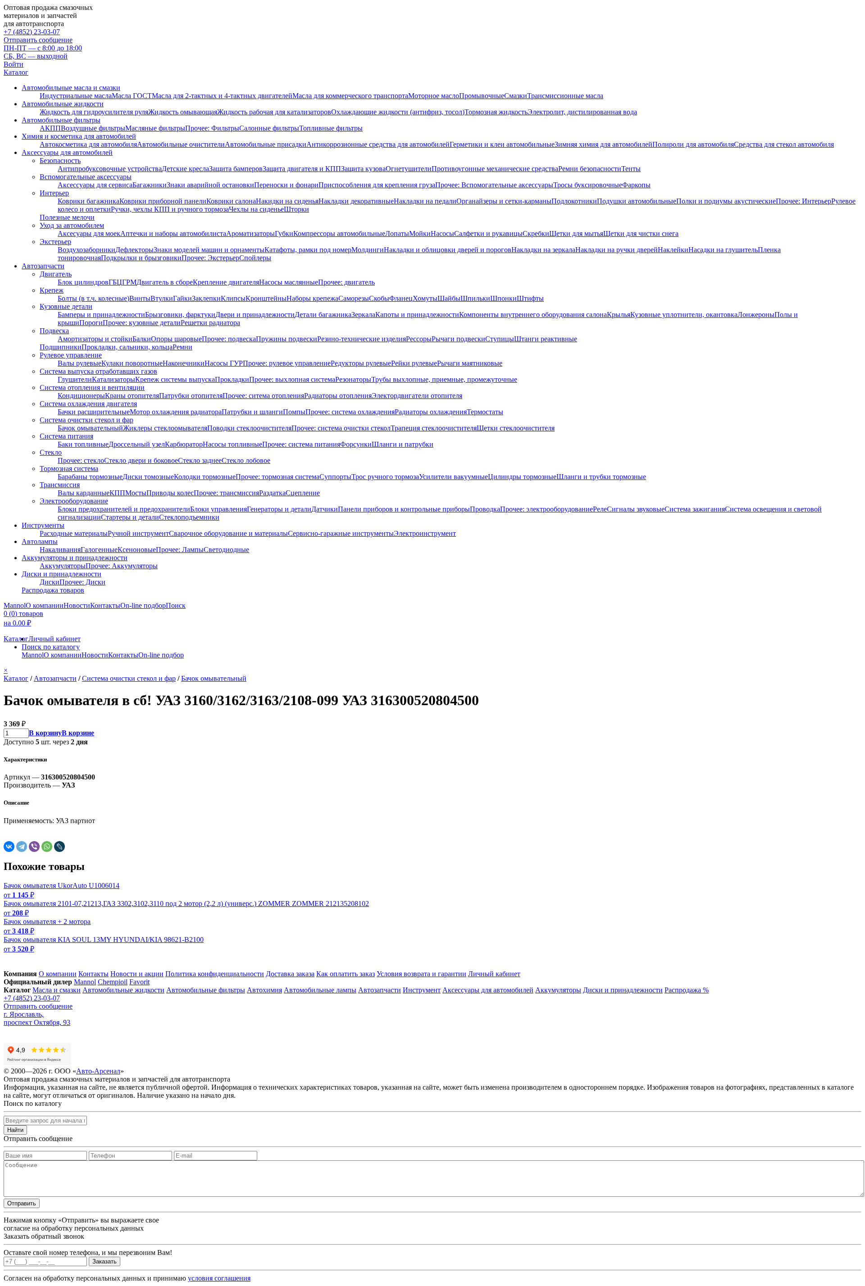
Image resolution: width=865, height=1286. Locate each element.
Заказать (104, 1261)
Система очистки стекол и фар (86, 420)
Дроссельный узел (137, 444)
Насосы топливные (232, 444)
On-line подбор (143, 605)
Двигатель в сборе (165, 282)
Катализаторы (113, 379)
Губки (284, 233)
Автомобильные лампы (320, 990)
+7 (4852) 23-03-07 (32, 32)
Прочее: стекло (81, 460)
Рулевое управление (71, 355)
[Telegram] (21, 846)
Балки (141, 339)
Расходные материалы (74, 533)
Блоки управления (218, 509)
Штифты (530, 298)
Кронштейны (266, 298)
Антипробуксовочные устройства (110, 168)
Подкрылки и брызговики (141, 258)
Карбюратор (184, 444)
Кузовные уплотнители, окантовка (684, 314)
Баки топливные (83, 444)
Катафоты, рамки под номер (307, 250)
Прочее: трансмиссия (226, 493)
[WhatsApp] (46, 846)
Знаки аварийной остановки (210, 185)
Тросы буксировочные (587, 185)
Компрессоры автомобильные (339, 233)
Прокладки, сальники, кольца (127, 347)
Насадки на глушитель (723, 250)
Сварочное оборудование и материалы (228, 533)
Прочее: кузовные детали (142, 322)
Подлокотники (574, 201)
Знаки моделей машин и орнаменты (209, 250)
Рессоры (419, 339)
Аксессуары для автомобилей (67, 152)
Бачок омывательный (90, 428)
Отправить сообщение (38, 40)
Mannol (15, 605)
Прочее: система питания (301, 444)
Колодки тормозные (205, 476)
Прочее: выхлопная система (292, 379)
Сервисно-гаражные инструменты (341, 533)
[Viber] (34, 846)
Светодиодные (226, 549)
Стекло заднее (200, 460)
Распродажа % (687, 990)
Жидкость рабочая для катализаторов (274, 112)
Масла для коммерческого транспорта (350, 96)
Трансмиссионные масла (565, 96)
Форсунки (356, 444)
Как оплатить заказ (345, 974)
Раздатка (272, 493)
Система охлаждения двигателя (88, 404)
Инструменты (43, 525)
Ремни (182, 347)
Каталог (16, 72)
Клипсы (233, 298)
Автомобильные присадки (265, 144)
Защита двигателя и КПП (302, 168)
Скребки (536, 233)
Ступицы (499, 339)
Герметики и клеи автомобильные (502, 144)
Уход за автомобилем (72, 225)
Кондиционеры (81, 395)
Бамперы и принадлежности (101, 314)
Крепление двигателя (226, 282)
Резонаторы (353, 379)
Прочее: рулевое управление (287, 363)
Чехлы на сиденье (256, 209)
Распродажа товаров (53, 590)
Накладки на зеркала (543, 250)
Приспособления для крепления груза (377, 185)
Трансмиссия (60, 485)
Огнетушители (409, 168)
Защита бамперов (236, 168)
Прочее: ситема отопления (263, 395)
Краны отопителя (132, 395)
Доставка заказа (290, 974)
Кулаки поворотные (132, 363)
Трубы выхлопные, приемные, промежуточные (444, 379)
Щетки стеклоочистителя (516, 428)
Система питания (66, 436)
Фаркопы (636, 185)
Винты (139, 298)
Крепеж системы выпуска (175, 379)
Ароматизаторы (250, 233)
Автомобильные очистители (181, 144)
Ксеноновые (137, 549)
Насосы (442, 233)
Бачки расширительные (94, 412)
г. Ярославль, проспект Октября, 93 (37, 1018)
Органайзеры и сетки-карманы (503, 201)
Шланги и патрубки (402, 444)
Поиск (176, 605)
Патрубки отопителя (191, 395)
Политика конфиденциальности (214, 974)
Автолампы (40, 541)
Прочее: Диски (82, 582)
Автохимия (264, 990)
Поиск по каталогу (51, 647)
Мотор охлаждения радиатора (176, 412)
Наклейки (673, 250)
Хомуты (425, 298)
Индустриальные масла (76, 96)
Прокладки (232, 379)
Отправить (21, 1203)
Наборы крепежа (312, 298)
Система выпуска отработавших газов (98, 371)
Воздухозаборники (86, 250)
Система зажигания (695, 509)
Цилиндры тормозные (522, 476)
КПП (117, 493)
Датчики (324, 509)
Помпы (294, 412)
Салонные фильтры (269, 128)
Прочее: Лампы (180, 549)
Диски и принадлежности (61, 574)
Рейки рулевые (414, 363)
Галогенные (99, 549)
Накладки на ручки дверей (616, 250)
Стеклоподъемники (189, 517)
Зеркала (363, 314)
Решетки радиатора (210, 322)
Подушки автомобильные (636, 201)
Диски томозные (148, 476)
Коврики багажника (88, 201)
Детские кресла (185, 168)
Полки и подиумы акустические (726, 201)
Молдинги (367, 250)
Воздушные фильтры (93, 128)
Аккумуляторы (63, 566)
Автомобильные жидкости (63, 104)
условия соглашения (219, 1278)
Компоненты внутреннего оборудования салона (533, 314)
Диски (49, 582)
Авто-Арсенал (98, 1071)
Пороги (91, 322)
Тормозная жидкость (496, 112)
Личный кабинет (54, 639)
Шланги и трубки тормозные (601, 476)
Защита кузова (363, 168)
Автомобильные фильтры (61, 120)
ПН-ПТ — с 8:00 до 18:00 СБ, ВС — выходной (43, 52)
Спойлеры (255, 258)
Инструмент (422, 990)
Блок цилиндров (83, 282)
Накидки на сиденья (287, 201)
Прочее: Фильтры (212, 128)
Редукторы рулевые (361, 363)
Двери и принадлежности (255, 314)
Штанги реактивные (545, 339)
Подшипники (61, 347)
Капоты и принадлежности (417, 314)
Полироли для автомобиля (693, 144)
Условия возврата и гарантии (421, 974)
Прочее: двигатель (346, 282)
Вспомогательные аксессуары (86, 177)
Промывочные (481, 96)
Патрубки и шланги (252, 412)
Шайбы (448, 298)
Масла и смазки (56, 990)
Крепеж (52, 290)
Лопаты (397, 233)
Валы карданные (83, 493)
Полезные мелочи (67, 217)
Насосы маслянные (288, 282)
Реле (600, 509)
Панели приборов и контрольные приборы (404, 509)
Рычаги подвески (458, 339)
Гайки (182, 298)
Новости (77, 605)
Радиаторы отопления (338, 395)
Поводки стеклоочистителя (249, 428)
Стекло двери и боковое (141, 460)
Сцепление (303, 493)
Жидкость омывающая (182, 112)
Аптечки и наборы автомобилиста (173, 233)
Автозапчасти (43, 266)
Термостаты (485, 412)
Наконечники (184, 363)
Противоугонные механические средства (495, 168)
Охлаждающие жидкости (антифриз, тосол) (397, 112)
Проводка (485, 509)
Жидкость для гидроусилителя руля (94, 112)
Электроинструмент (425, 533)
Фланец (401, 298)
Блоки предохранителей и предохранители (124, 509)
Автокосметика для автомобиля (88, 144)
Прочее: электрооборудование (546, 509)
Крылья (618, 314)
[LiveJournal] (59, 846)
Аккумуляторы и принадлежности (74, 557)
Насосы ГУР (224, 363)
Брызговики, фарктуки (180, 314)
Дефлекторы (134, 250)
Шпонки (503, 298)
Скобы (379, 298)
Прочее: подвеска (229, 339)
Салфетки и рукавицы (488, 233)
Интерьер (54, 193)
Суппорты (335, 476)
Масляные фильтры (155, 128)
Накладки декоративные (356, 201)
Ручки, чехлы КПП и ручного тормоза (170, 209)
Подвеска (54, 331)
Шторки (296, 209)
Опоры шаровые (176, 339)
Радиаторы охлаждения (431, 412)
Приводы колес (170, 493)
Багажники (149, 185)
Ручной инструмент (138, 533)
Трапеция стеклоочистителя (434, 428)
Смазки (515, 96)
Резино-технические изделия (361, 339)
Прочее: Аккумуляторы (122, 566)
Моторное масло (433, 96)
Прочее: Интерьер (803, 201)
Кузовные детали (66, 306)
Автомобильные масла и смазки (71, 87)
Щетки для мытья (576, 233)
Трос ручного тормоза (385, 476)
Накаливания (60, 549)
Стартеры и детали (130, 517)
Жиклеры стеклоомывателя (165, 428)
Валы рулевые (79, 363)
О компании (45, 605)
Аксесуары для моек (89, 233)
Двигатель (56, 274)
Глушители (75, 379)
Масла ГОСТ (132, 96)
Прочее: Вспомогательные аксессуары (494, 185)
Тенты (631, 168)
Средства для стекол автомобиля (784, 144)
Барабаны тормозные (90, 476)
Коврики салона (231, 201)
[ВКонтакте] (9, 846)
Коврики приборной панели (162, 201)
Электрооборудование (74, 501)
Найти (15, 1130)
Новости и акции (137, 974)
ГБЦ (115, 282)
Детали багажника (323, 314)
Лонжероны (756, 314)
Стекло (51, 452)
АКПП (50, 128)
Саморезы (353, 298)
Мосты (135, 493)
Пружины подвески (286, 339)
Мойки (420, 233)
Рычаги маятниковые (469, 363)
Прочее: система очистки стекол (341, 428)
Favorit (139, 982)
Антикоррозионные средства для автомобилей (378, 144)
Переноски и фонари (286, 185)
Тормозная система (69, 468)
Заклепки (206, 298)
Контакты (105, 605)
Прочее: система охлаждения (350, 412)
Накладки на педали (425, 201)
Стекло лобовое (246, 460)
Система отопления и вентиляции (92, 387)
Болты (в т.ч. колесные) (93, 298)
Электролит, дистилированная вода (582, 112)
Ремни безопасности (589, 168)
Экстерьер (55, 241)
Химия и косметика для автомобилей (79, 136)
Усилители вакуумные (453, 476)
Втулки (161, 298)
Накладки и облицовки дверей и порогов (447, 250)
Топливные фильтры (331, 128)
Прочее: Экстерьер (210, 258)
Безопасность (60, 160)
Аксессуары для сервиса (95, 185)
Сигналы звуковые (636, 509)
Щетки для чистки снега (640, 233)
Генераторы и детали (279, 509)
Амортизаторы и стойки (95, 339)
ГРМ (129, 282)
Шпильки (475, 298)
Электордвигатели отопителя (417, 395)
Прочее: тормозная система (277, 476)
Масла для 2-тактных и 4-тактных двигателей (222, 96)
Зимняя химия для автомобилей (603, 144)
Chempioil (112, 982)
